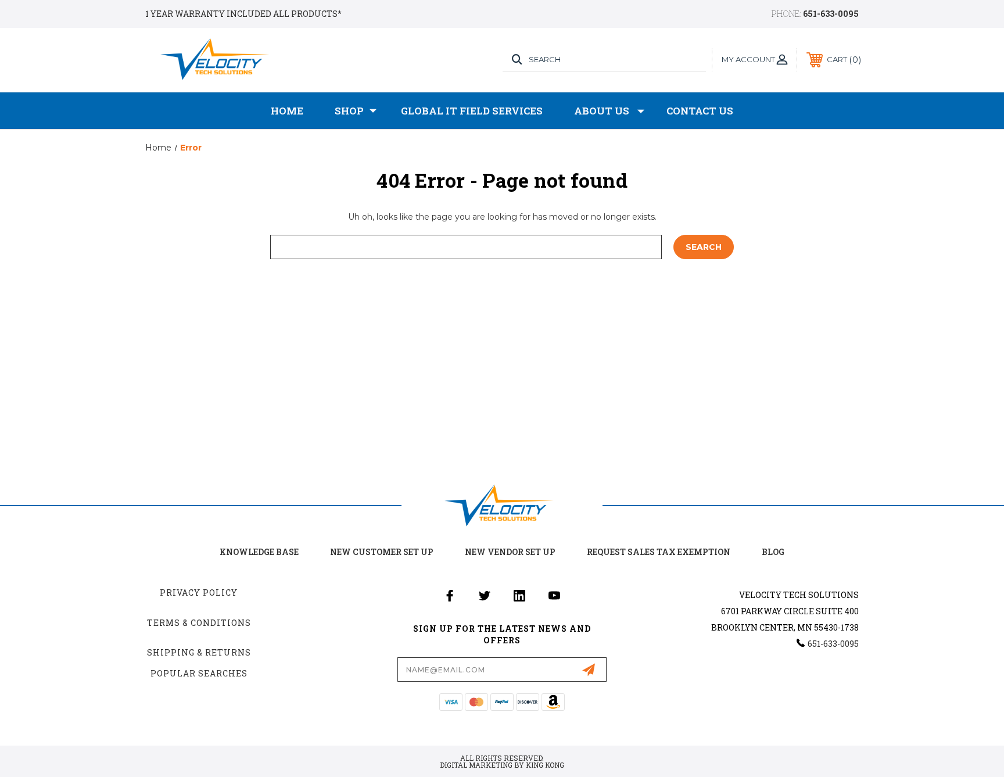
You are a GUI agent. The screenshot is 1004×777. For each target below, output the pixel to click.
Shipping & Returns (199, 652)
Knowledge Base (259, 551)
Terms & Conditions (199, 622)
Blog (773, 551)
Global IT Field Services (472, 110)
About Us (601, 110)
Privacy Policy (199, 592)
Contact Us (699, 110)
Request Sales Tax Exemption (658, 551)
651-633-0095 (831, 13)
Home (287, 110)
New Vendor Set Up (510, 551)
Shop (349, 110)
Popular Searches (199, 673)
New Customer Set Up (381, 551)
